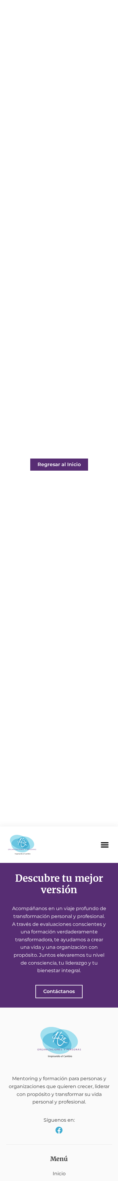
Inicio (59, 1173)
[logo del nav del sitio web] (22, 845)
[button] (104, 844)
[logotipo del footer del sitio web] (59, 1042)
